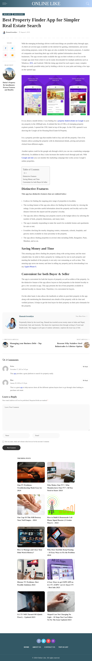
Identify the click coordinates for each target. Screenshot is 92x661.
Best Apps (7, 14)
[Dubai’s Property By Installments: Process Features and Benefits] (9, 74)
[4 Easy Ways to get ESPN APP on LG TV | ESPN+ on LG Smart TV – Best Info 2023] (61, 569)
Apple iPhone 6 (30, 267)
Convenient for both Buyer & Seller (35, 182)
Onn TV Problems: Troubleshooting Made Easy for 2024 (29, 487)
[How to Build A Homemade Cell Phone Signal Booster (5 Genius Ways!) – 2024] (61, 504)
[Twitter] (12, 48)
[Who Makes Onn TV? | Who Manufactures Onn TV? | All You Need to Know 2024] (61, 472)
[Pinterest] (5, 55)
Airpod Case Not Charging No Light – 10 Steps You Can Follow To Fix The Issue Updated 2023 (60, 617)
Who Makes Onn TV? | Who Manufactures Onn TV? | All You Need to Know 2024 (60, 487)
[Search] (87, 3)
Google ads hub (28, 158)
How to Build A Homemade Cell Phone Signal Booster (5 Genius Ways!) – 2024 (59, 520)
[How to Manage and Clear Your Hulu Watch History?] (31, 537)
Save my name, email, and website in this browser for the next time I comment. (27, 441)
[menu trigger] (5, 3)
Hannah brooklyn (11, 32)
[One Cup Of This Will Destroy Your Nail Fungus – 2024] (31, 504)
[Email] (12, 55)
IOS (31, 63)
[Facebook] (5, 48)
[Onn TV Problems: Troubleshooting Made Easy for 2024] (31, 472)
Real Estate (18, 14)
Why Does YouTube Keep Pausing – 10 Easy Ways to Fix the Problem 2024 (61, 552)
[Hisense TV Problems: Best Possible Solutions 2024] (31, 569)
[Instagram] (53, 641)
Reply (86, 366)
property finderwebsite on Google (70, 121)
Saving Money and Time (31, 179)
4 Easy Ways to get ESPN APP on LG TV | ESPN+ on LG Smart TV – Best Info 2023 (60, 584)
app (15, 373)
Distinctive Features (29, 176)
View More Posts (80, 316)
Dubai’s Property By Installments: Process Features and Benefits (9, 86)
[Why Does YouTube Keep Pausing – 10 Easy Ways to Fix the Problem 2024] (61, 537)
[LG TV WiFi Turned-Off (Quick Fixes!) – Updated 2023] (31, 601)
